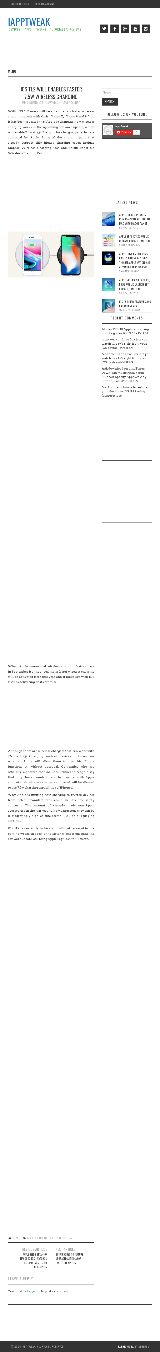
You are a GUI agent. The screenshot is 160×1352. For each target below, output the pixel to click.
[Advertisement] (76, 49)
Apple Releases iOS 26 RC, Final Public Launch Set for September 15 (134, 284)
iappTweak (29, 21)
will (59, 1238)
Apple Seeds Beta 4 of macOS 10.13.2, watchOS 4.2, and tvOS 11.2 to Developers (33, 1260)
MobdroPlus (111, 354)
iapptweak (52, 103)
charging (32, 1238)
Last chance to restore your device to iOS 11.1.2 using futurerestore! (125, 391)
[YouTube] (135, 29)
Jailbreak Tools (20, 4)
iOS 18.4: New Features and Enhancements (135, 303)
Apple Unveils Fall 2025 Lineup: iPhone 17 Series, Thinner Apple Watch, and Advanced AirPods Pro (135, 260)
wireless (67, 1238)
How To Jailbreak (45, 4)
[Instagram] (146, 29)
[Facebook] (114, 29)
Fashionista (126, 1346)
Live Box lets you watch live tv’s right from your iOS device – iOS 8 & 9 (125, 343)
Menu (12, 71)
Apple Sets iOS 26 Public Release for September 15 (134, 238)
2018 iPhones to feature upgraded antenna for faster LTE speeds (69, 1258)
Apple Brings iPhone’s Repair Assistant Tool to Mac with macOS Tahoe (134, 219)
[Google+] (125, 29)
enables (43, 1238)
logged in (33, 1291)
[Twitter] (104, 29)
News (15, 1238)
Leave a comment (71, 103)
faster (52, 1238)
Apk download (112, 368)
